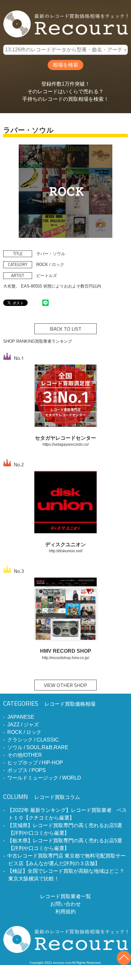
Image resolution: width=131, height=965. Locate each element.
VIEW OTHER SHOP (65, 685)
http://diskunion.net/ (65, 551)
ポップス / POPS (26, 770)
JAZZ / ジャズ (23, 724)
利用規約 (65, 911)
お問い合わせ (65, 904)
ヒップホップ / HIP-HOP (35, 762)
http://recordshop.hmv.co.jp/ (65, 658)
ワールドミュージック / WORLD (44, 777)
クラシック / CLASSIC (33, 739)
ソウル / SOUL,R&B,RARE (37, 747)
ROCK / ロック (24, 732)
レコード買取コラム (41, 797)
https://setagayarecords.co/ (66, 444)
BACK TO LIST (65, 329)
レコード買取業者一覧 (65, 896)
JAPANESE (20, 717)
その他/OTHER (24, 755)
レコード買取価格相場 (49, 704)
